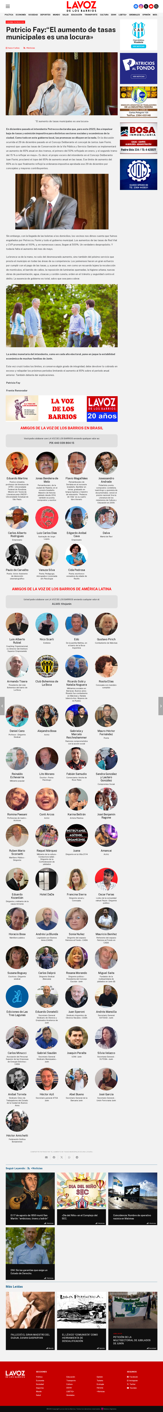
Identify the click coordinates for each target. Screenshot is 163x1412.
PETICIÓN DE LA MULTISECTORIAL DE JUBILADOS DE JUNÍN (80, 1340)
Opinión (50, 1348)
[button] (8, 6)
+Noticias (30, 48)
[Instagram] (141, 6)
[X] (146, 6)
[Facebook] (136, 6)
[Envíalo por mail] (46, 1157)
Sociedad (101, 1348)
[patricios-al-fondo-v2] (138, 68)
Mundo (153, 1348)
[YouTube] (151, 6)
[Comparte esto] (54, 1157)
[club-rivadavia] (138, 34)
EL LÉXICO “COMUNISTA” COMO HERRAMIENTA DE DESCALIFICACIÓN (28, 1337)
